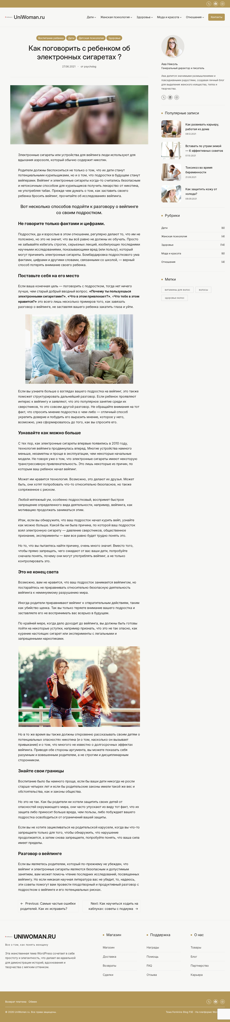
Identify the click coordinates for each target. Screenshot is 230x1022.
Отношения (168, 261)
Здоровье (114, 38)
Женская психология (174, 236)
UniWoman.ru (29, 17)
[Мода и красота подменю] (181, 17)
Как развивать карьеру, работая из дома (202, 127)
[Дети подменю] (95, 17)
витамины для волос (177, 289)
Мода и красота (171, 253)
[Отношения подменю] (203, 17)
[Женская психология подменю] (131, 17)
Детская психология (91, 38)
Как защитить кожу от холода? (201, 191)
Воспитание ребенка (51, 38)
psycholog (90, 66)
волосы (203, 289)
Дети (71, 38)
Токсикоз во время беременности (198, 170)
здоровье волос (174, 297)
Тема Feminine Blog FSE (179, 1011)
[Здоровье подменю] (152, 17)
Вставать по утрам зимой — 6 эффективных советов (204, 148)
